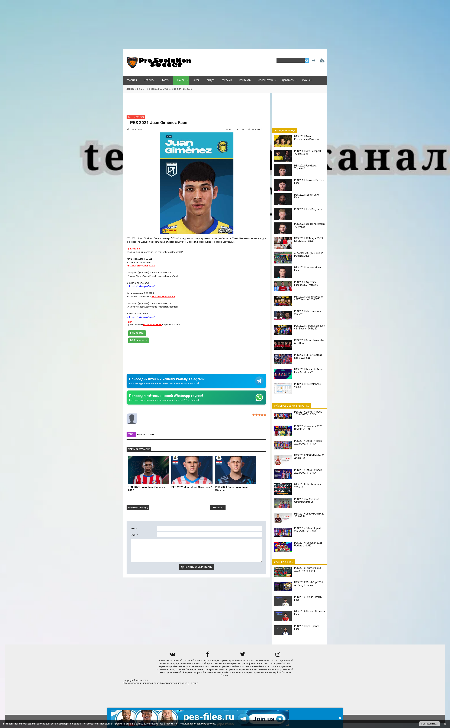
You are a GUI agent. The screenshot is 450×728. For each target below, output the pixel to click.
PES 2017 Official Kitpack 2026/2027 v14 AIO (308, 442)
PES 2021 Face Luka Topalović (305, 167)
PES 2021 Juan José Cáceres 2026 (146, 489)
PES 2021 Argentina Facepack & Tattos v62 (306, 283)
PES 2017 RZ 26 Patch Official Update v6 (306, 500)
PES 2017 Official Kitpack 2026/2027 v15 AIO (308, 413)
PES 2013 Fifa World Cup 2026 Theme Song (308, 569)
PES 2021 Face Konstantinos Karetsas (306, 138)
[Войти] (314, 61)
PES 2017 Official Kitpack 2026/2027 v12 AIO (308, 529)
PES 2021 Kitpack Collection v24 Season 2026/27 (309, 327)
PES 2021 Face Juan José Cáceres (231, 489)
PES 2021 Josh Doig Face (308, 209)
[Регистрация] (322, 61)
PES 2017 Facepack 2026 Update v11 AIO (308, 427)
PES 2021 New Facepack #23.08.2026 (308, 152)
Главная (130, 88)
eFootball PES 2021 (157, 88)
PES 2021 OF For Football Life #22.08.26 (308, 356)
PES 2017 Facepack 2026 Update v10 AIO (308, 544)
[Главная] (158, 67)
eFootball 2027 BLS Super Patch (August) (308, 254)
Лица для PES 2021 (181, 88)
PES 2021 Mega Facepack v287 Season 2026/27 (308, 298)
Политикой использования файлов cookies (190, 723)
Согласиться (429, 723)
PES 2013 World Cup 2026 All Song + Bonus (308, 584)
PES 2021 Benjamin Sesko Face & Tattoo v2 (308, 371)
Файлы (140, 88)
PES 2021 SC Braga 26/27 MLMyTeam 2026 (308, 240)
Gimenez (142, 434)
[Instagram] (278, 655)
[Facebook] (207, 655)
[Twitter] (242, 655)
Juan (151, 434)
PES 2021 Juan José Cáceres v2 (191, 487)
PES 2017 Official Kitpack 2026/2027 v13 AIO (308, 471)
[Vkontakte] (172, 655)
